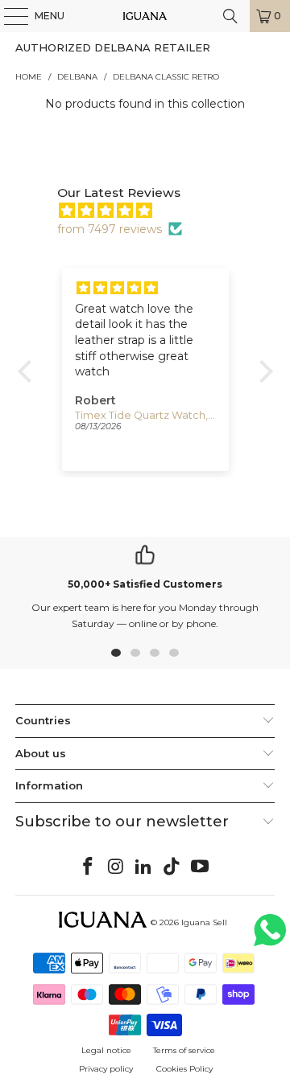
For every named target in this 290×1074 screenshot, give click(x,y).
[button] (28, 371)
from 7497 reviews (109, 229)
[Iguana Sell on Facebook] (89, 867)
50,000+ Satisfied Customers (145, 584)
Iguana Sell (204, 922)
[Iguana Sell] (145, 16)
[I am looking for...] (230, 16)
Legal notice (106, 1050)
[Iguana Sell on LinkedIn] (144, 867)
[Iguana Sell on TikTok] (172, 867)
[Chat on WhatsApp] (270, 937)
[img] (153, 210)
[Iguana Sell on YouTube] (200, 867)
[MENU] (8, 16)
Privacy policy (106, 1069)
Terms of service (184, 1050)
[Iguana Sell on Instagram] (116, 867)
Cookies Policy (184, 1069)
